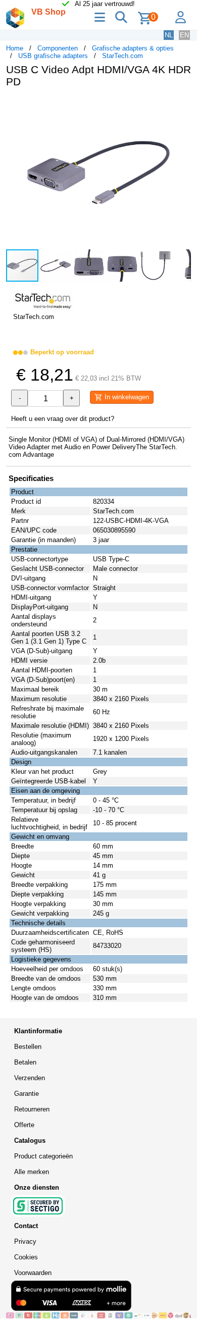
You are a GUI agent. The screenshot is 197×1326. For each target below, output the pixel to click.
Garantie (26, 1093)
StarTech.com (122, 56)
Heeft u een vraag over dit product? (62, 418)
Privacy (25, 1241)
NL (169, 35)
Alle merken (31, 1172)
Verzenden (29, 1078)
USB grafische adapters (53, 56)
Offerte (24, 1125)
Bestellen (27, 1046)
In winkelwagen (126, 397)
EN (184, 35)
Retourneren (32, 1109)
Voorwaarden (33, 1273)
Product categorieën (43, 1156)
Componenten (57, 48)
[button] (182, 106)
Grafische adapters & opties (133, 48)
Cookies (26, 1257)
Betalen (25, 1062)
